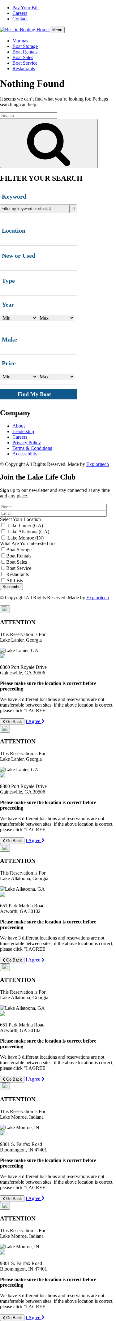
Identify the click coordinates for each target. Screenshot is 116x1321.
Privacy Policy (26, 442)
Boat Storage (25, 46)
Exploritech (97, 464)
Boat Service (24, 63)
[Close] (5, 609)
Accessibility (24, 453)
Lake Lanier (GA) (25, 525)
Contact (20, 18)
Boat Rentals (24, 51)
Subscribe (11, 586)
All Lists (14, 580)
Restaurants (23, 68)
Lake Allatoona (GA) (28, 531)
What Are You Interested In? (27, 543)
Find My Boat (34, 394)
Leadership (23, 431)
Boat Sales (22, 57)
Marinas (20, 40)
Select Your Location (20, 519)
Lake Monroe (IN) (25, 537)
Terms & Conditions (32, 448)
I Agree (33, 721)
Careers (19, 13)
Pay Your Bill (25, 7)
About (18, 425)
